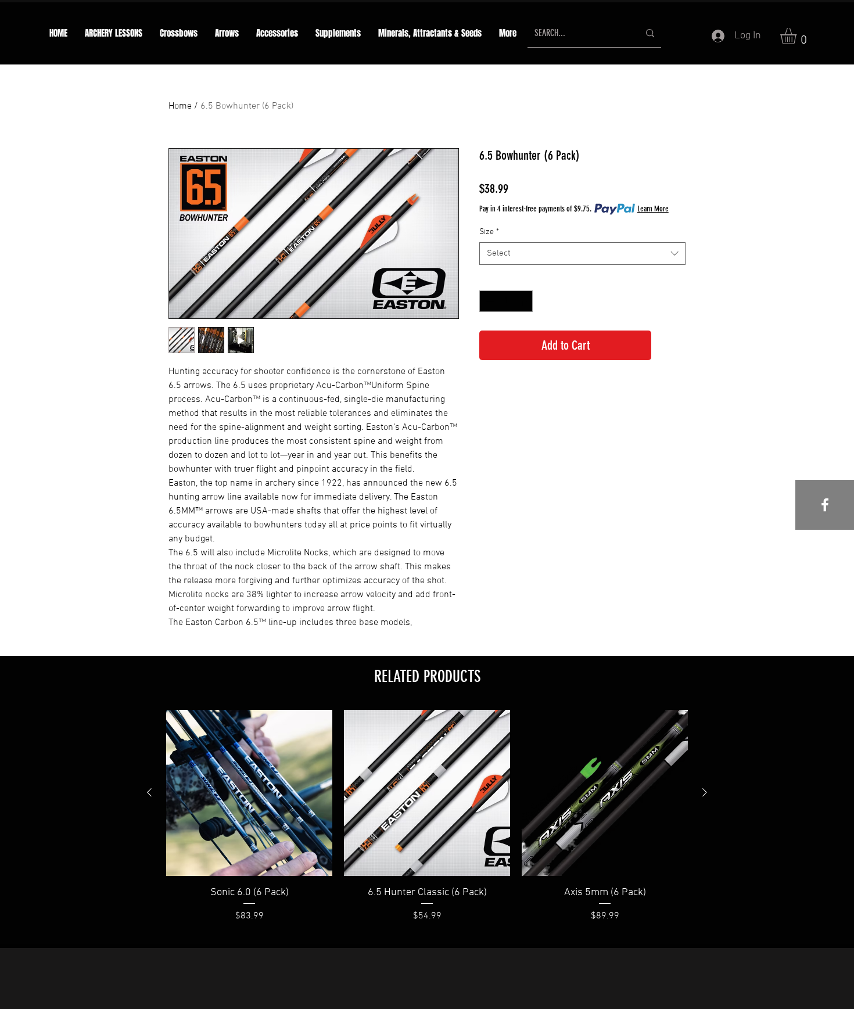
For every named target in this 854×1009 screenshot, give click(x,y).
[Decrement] (488, 301)
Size (489, 232)
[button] (226, 33)
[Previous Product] (149, 792)
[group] (427, 823)
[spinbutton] (506, 301)
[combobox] (582, 253)
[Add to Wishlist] (671, 345)
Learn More (653, 209)
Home (180, 106)
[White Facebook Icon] (825, 505)
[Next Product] (705, 792)
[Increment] (523, 301)
